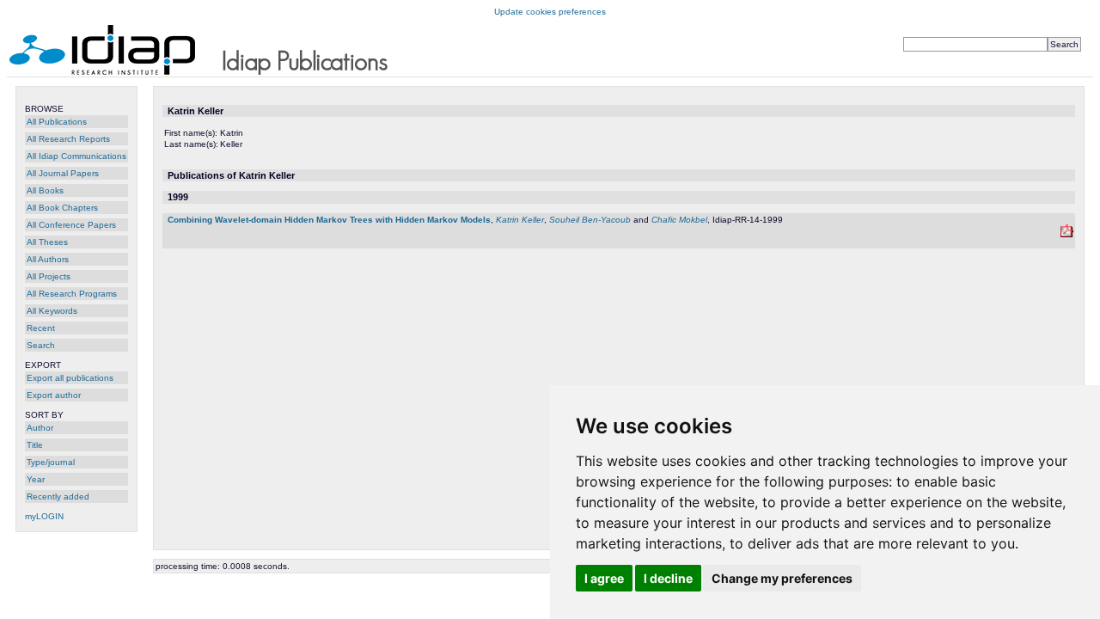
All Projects (48, 276)
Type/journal (51, 462)
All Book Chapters (62, 207)
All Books (45, 190)
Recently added (58, 496)
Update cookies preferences (550, 11)
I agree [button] (604, 578)
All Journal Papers (63, 173)
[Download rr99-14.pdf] (1066, 234)
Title (35, 445)
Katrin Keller (520, 219)
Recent (41, 328)
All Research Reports (68, 139)
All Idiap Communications (76, 156)
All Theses (47, 242)
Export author (54, 395)
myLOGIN (44, 516)
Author (40, 427)
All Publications (57, 121)
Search (41, 345)
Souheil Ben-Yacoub (590, 219)
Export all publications (70, 378)
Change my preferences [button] (782, 578)
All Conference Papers (71, 225)
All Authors (48, 259)
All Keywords (52, 311)
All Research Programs (72, 293)
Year (36, 479)
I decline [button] (668, 578)
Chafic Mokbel (679, 219)
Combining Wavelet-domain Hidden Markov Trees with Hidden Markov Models (329, 219)
